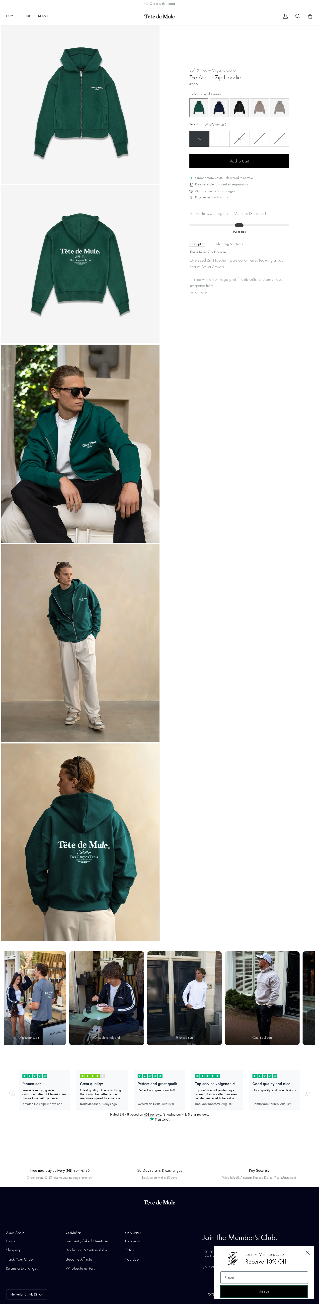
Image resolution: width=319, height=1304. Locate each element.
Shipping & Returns (229, 244)
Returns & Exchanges (22, 1268)
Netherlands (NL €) (23, 1294)
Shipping (13, 1250)
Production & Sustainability (86, 1250)
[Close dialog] (307, 1252)
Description (197, 244)
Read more (198, 292)
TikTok (129, 1250)
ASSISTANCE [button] (15, 1232)
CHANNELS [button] (133, 1232)
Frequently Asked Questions (87, 1241)
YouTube (132, 1259)
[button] (26, 16)
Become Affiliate (79, 1259)
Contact (12, 1241)
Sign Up (264, 1292)
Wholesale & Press (80, 1268)
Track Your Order (20, 1259)
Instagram (132, 1241)
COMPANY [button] (74, 1232)
